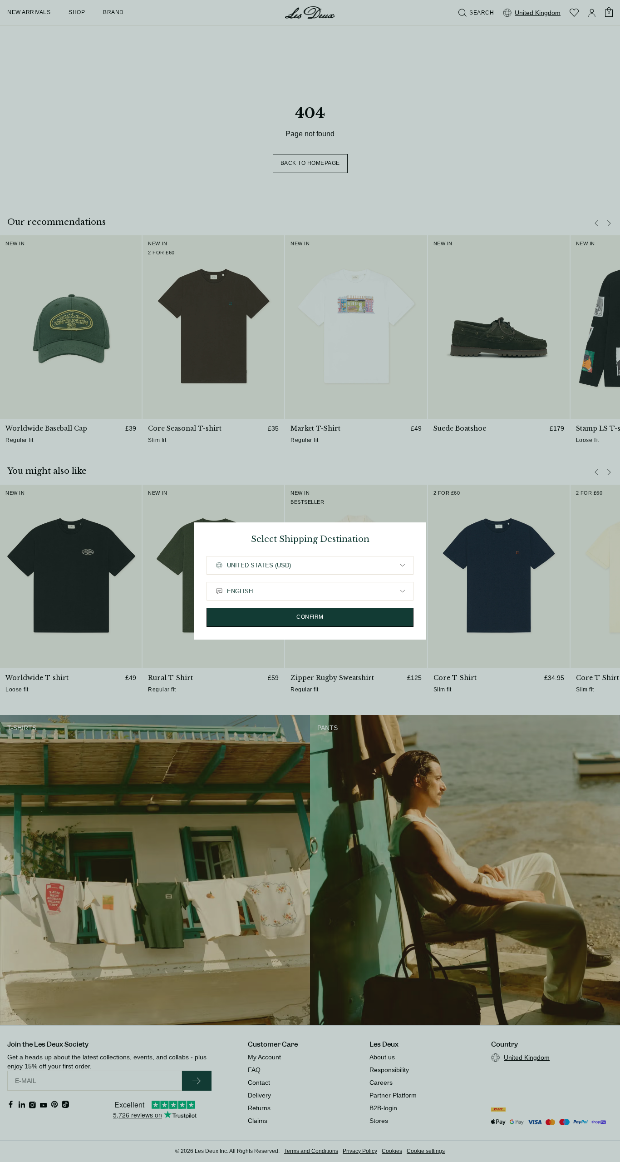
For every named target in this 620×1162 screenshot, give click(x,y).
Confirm (310, 617)
